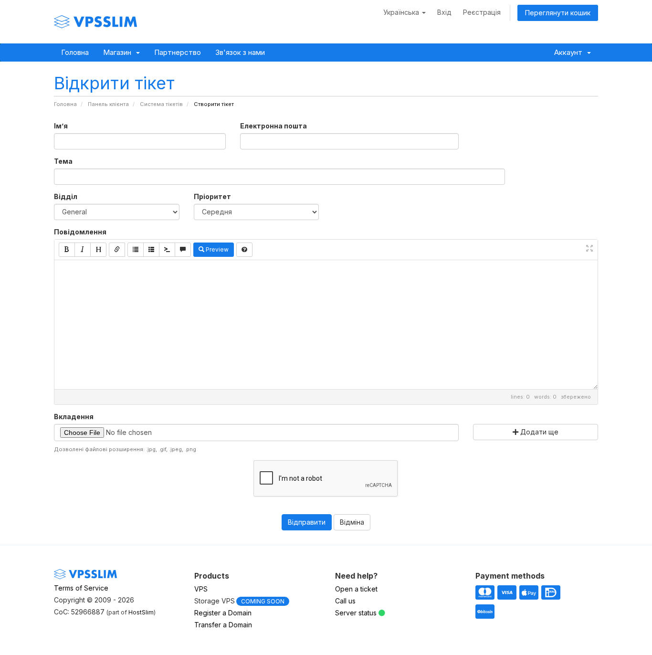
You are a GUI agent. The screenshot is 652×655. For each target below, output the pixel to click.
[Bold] (67, 250)
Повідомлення (80, 232)
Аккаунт (570, 52)
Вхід (444, 12)
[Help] (244, 250)
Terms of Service (81, 588)
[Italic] (82, 250)
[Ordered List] (151, 250)
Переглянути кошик (557, 13)
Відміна (352, 522)
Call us (345, 601)
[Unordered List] (135, 250)
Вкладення (74, 416)
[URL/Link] (117, 250)
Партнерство (177, 52)
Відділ (65, 196)
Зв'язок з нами (240, 52)
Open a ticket (356, 589)
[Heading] (98, 250)
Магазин (119, 52)
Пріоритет (212, 196)
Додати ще (538, 432)
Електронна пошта (273, 126)
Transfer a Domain (223, 625)
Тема (63, 161)
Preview (216, 249)
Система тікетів (161, 104)
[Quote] (183, 250)
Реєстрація (482, 12)
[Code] (167, 250)
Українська (402, 12)
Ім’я (61, 126)
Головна (75, 52)
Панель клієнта (108, 104)
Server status (356, 613)
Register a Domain (223, 613)
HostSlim (141, 612)
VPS (201, 589)
